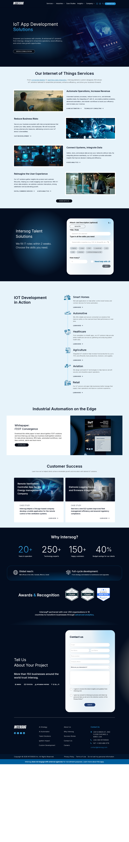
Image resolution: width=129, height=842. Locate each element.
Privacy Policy (78, 699)
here (102, 762)
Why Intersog (69, 732)
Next (106, 266)
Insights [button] (80, 3)
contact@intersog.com (99, 747)
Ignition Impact (44, 741)
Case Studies (71, 3)
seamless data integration (57, 80)
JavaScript (98, 248)
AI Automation (44, 732)
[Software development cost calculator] (97, 3)
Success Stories (70, 736)
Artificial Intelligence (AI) (94, 252)
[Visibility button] (100, 3)
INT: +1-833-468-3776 (101, 743)
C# (107, 248)
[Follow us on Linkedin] (24, 733)
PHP (89, 248)
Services (50, 3)
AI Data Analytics (72, 162)
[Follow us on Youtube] (18, 733)
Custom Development (21, 136)
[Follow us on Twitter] (21, 733)
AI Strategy (43, 727)
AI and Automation (73, 108)
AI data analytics (43, 191)
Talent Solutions (45, 736)
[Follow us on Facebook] (15, 733)
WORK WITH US (64, 201)
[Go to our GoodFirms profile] (103, 595)
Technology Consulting (93, 108)
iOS (73, 252)
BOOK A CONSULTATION (24, 51)
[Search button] (103, 3)
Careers (67, 745)
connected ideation (38, 80)
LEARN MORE (77, 307)
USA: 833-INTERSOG (101, 740)
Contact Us (110, 3)
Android (81, 252)
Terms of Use (81, 757)
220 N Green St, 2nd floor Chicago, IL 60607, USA (101, 734)
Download (22, 445)
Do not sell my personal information (101, 757)
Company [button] (89, 3)
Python (74, 248)
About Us (67, 727)
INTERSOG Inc (33, 757)
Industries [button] (59, 3)
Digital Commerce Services (23, 191)
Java (82, 248)
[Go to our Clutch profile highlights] (71, 595)
